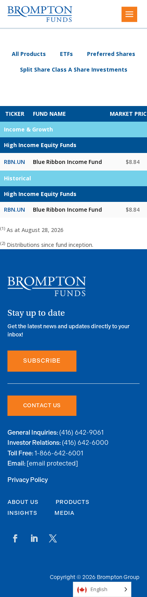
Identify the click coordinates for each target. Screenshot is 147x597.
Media (64, 513)
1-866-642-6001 (58, 453)
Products (72, 502)
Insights (22, 513)
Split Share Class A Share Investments (73, 69)
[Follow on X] (53, 538)
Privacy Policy (27, 480)
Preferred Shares (111, 54)
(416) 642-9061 (81, 432)
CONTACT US (42, 405)
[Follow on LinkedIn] (34, 538)
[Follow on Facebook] (15, 538)
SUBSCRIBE (42, 361)
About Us (22, 502)
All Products (29, 54)
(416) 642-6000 (85, 442)
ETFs (66, 54)
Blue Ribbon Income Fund (67, 161)
